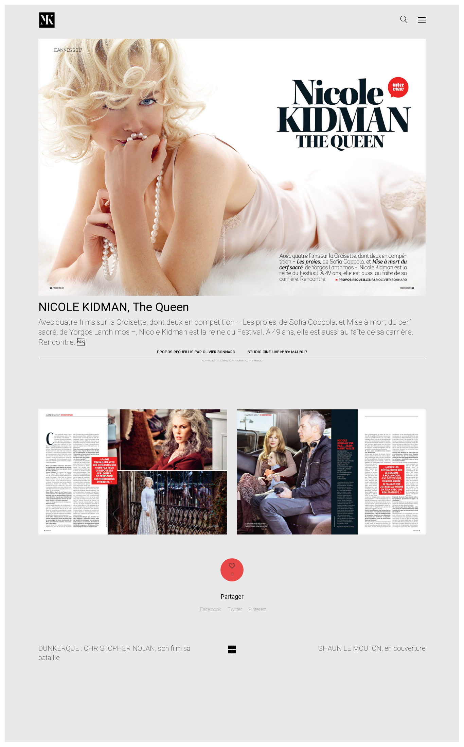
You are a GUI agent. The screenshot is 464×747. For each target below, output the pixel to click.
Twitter (235, 609)
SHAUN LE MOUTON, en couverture (372, 648)
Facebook (210, 609)
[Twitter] (402, 734)
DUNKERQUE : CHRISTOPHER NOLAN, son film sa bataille (114, 653)
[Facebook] (385, 734)
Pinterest (258, 609)
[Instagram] (419, 734)
